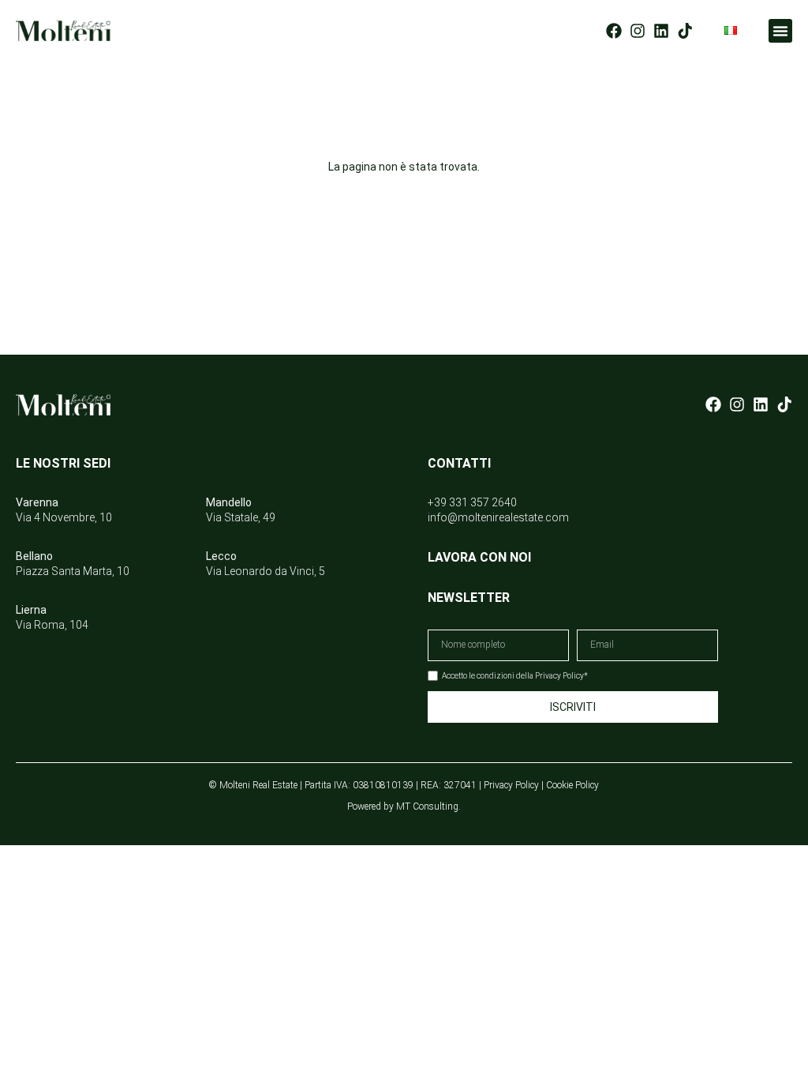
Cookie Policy (572, 785)
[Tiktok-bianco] (784, 404)
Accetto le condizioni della (515, 675)
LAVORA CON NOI (479, 557)
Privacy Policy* (561, 675)
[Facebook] (614, 31)
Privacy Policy (511, 785)
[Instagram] (637, 31)
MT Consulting (427, 806)
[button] (780, 31)
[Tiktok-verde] (685, 31)
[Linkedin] (661, 31)
